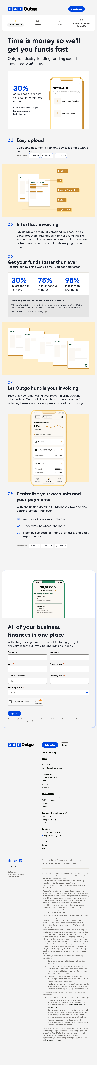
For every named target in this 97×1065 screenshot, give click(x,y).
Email (11, 664)
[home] (23, 9)
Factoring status (16, 687)
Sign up (14, 713)
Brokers (45, 784)
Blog (44, 848)
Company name (57, 675)
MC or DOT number (17, 675)
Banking (45, 803)
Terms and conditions (51, 863)
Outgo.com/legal (52, 1040)
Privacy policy (70, 863)
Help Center (47, 829)
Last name (55, 652)
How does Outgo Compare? (54, 813)
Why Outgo (47, 774)
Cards (44, 807)
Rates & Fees (47, 765)
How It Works (48, 793)
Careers (45, 845)
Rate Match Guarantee (52, 768)
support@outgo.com (33, 721)
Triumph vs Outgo (49, 819)
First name (13, 652)
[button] (88, 9)
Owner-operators (49, 777)
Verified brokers (48, 800)
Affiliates (45, 787)
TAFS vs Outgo (48, 823)
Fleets (44, 781)
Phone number (57, 664)
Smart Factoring (49, 752)
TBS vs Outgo (47, 816)
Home (44, 758)
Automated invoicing (51, 797)
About (44, 842)
